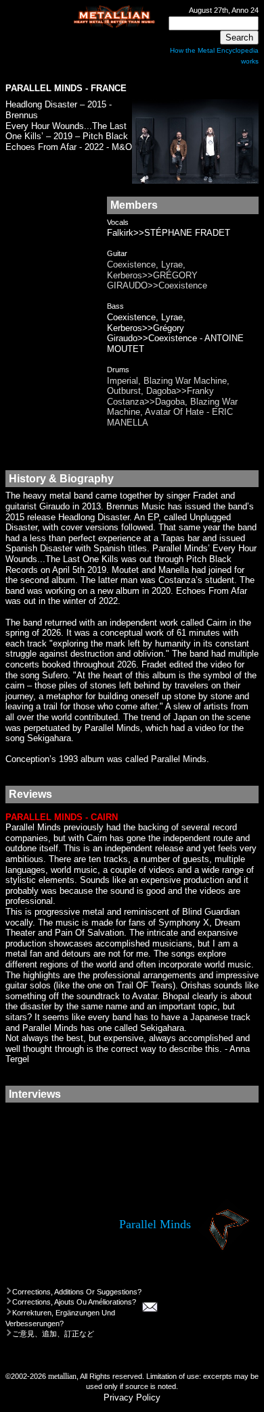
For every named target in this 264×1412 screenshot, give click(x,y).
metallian (62, 1376)
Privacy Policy (132, 1397)
